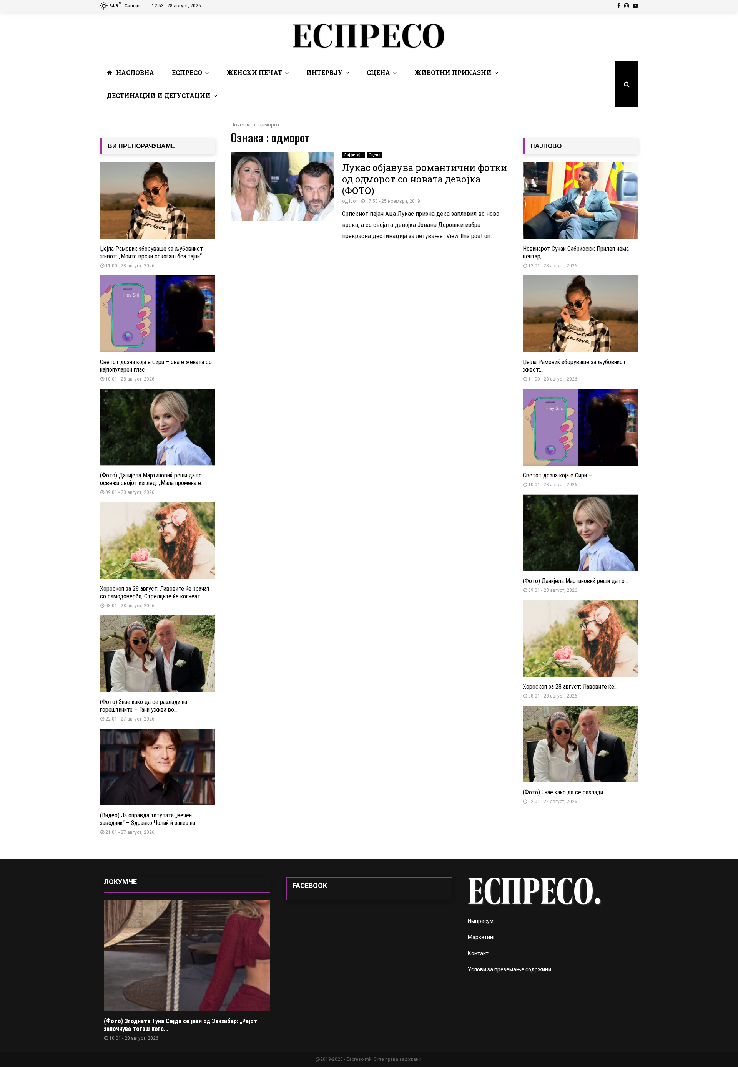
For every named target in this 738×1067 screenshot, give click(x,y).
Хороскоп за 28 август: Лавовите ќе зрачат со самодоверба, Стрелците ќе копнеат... (155, 592)
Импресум (481, 921)
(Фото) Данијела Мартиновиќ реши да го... (575, 581)
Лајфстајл (353, 155)
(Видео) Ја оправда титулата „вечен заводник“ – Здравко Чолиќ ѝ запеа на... (149, 819)
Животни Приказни (453, 72)
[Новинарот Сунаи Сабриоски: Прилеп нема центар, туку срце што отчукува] (580, 200)
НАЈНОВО (546, 146)
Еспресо (187, 72)
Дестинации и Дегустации (159, 95)
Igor (353, 201)
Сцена (378, 72)
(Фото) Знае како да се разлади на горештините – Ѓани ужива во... (143, 705)
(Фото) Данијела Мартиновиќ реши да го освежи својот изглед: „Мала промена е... (152, 479)
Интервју (324, 72)
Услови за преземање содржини (509, 969)
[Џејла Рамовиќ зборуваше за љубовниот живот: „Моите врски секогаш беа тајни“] (157, 200)
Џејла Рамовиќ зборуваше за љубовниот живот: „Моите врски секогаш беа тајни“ (151, 252)
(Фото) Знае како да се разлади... (565, 792)
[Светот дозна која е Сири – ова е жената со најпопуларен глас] (157, 313)
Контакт (478, 953)
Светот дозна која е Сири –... (559, 475)
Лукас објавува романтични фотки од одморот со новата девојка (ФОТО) (424, 179)
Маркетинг (481, 937)
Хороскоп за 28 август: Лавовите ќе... (570, 686)
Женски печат (254, 72)
